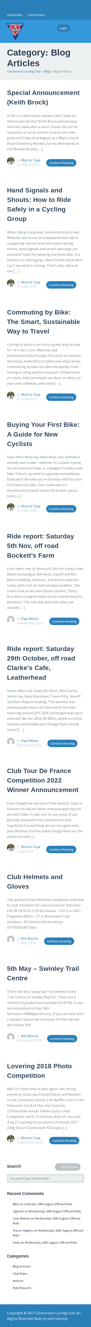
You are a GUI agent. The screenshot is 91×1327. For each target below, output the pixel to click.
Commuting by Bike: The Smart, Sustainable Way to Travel (43, 322)
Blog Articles (22, 1266)
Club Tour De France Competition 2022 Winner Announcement (42, 780)
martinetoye (57, 1318)
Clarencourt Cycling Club (24, 71)
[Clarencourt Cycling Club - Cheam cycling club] (15, 31)
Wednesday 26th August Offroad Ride (55, 1211)
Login (63, 28)
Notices (18, 1281)
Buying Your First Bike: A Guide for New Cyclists (43, 434)
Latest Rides (36, 15)
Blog (47, 71)
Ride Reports (22, 1288)
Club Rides (20, 1273)
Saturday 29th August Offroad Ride (48, 1204)
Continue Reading (61, 163)
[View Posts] (12, 160)
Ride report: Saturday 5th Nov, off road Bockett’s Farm (40, 546)
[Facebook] (9, 5)
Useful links (15, 15)
